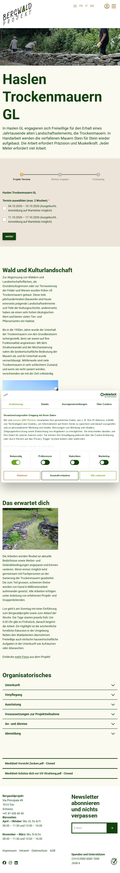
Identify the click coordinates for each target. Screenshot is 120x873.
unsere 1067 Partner (24, 420)
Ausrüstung (13, 704)
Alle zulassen (98, 475)
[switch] (45, 462)
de (75, 6)
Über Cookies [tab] (104, 404)
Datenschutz (39, 850)
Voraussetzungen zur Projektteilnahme (32, 714)
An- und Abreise (16, 724)
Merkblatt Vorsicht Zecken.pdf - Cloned (30, 763)
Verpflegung (13, 695)
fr (81, 6)
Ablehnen (22, 475)
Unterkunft (12, 685)
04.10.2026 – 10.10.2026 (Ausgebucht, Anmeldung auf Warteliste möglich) (32, 208)
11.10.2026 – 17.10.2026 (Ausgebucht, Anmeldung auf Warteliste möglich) (32, 219)
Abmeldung (13, 733)
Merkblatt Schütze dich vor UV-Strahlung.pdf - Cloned (39, 773)
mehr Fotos (22, 656)
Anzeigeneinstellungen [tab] (74, 404)
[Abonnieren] (112, 828)
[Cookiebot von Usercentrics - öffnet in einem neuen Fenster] (102, 395)
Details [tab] (45, 404)
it (86, 6)
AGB (52, 850)
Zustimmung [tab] (16, 404)
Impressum (9, 850)
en (92, 6)
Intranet (24, 850)
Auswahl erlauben (60, 475)
